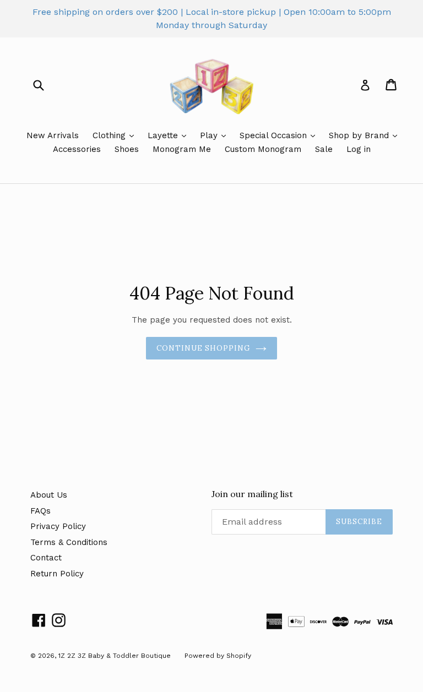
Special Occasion (275, 135)
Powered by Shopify (218, 656)
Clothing (110, 135)
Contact (46, 558)
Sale (324, 149)
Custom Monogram (263, 149)
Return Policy (57, 574)
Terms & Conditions (68, 542)
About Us (48, 495)
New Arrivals (52, 135)
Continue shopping (203, 348)
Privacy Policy (58, 526)
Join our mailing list (252, 494)
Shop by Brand (360, 135)
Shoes (127, 149)
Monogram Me (182, 149)
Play (210, 135)
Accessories (77, 149)
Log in (358, 149)
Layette (164, 135)
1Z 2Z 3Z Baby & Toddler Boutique (114, 656)
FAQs (40, 511)
